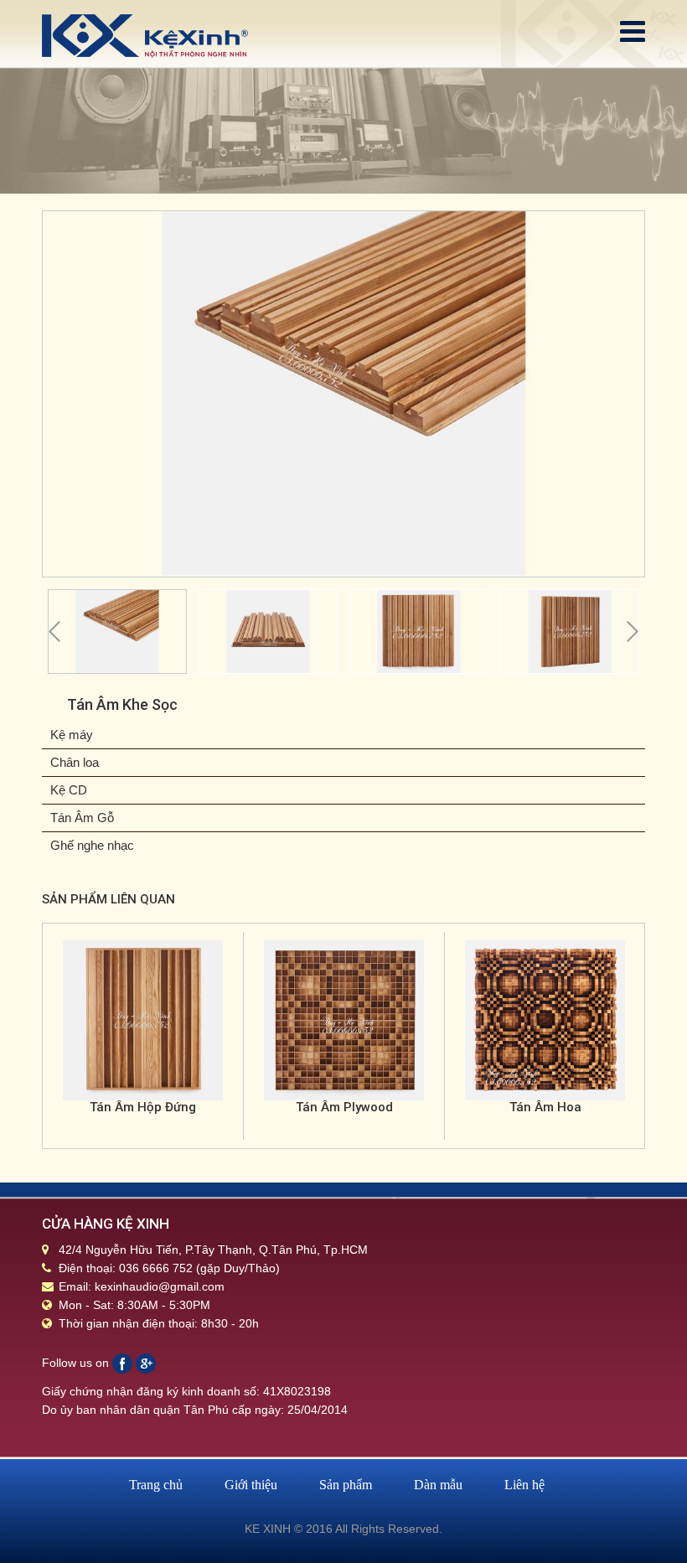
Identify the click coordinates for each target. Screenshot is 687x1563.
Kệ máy (71, 734)
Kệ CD (68, 790)
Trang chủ (156, 1485)
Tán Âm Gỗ (82, 817)
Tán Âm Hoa (545, 1107)
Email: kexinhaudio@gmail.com (142, 1286)
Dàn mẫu (438, 1485)
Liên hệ (524, 1485)
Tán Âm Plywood (344, 1107)
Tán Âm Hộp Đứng (143, 1107)
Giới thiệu (251, 1485)
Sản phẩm (345, 1485)
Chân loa (74, 762)
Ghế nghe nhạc (92, 845)
